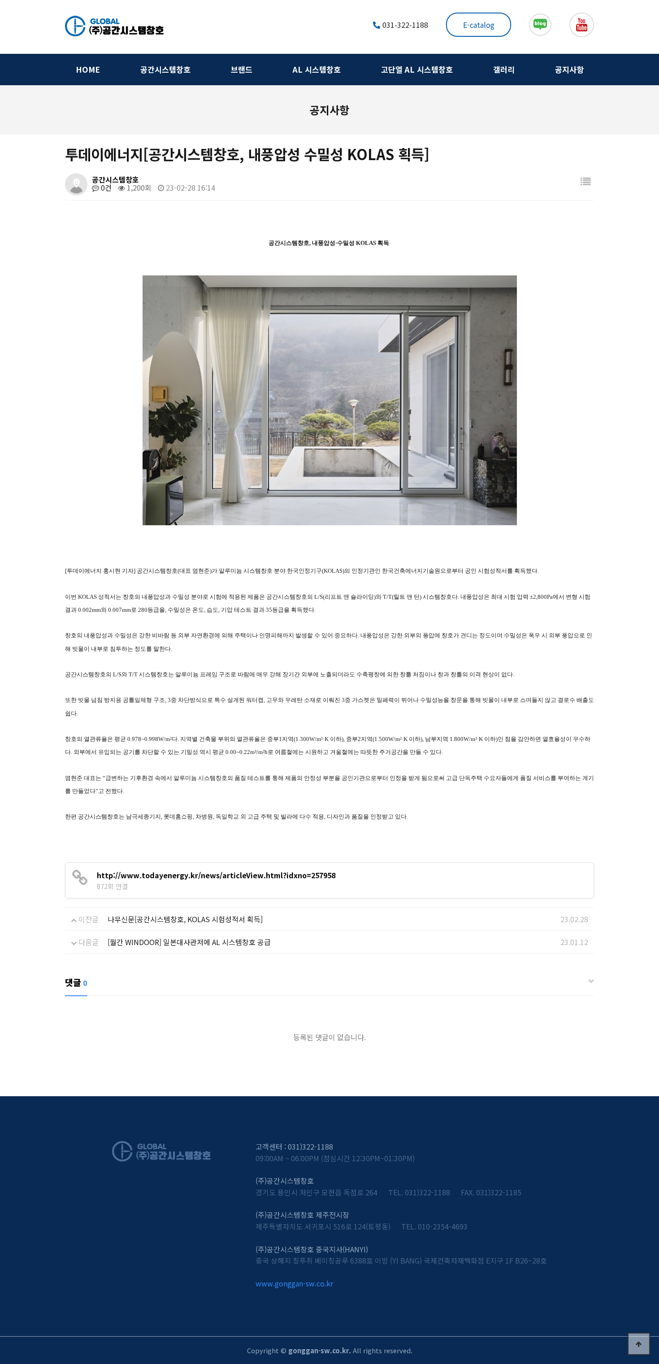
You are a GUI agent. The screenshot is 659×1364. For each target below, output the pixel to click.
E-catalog (478, 24)
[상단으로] (639, 1344)
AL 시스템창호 (317, 69)
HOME (88, 69)
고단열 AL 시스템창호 (417, 69)
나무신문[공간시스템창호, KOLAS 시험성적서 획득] (185, 919)
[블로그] (540, 24)
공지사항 (569, 69)
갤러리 (504, 69)
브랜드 (241, 69)
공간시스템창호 (165, 69)
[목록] (585, 181)
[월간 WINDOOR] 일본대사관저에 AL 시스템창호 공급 (189, 942)
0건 (105, 187)
